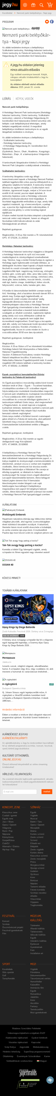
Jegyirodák (24, 1047)
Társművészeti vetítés (40, 978)
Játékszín (6, 662)
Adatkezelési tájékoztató (17, 1038)
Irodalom (34, 871)
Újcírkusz (34, 874)
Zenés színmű (36, 837)
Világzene (6, 828)
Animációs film (37, 988)
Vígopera (34, 902)
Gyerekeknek (36, 947)
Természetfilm (36, 1009)
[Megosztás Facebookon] (52, 22)
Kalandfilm (35, 985)
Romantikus (35, 994)
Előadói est (35, 843)
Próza (33, 862)
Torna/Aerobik (8, 978)
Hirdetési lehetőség (11, 1052)
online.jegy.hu (11, 759)
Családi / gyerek (9, 815)
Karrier (47, 1056)
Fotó (32, 950)
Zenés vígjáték (37, 849)
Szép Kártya (10, 1047)
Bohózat (34, 880)
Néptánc (34, 883)
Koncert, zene (11, 807)
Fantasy (34, 1006)
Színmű (33, 840)
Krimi (32, 877)
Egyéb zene (7, 818)
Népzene (6, 834)
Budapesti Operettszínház (14, 688)
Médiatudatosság (40, 1047)
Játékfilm (34, 997)
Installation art (36, 953)
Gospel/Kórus (8, 840)
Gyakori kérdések (39, 1038)
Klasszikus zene (9, 812)
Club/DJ (5, 843)
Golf (4, 975)
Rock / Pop (7, 831)
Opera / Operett (9, 825)
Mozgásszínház (37, 865)
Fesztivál (8, 916)
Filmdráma (35, 972)
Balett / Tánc (36, 822)
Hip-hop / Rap (8, 849)
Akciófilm (34, 1003)
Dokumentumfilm (38, 975)
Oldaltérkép (8, 1056)
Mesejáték (35, 828)
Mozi (33, 964)
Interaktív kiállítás (38, 941)
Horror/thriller (36, 981)
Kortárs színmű (37, 834)
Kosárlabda (7, 969)
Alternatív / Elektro (10, 846)
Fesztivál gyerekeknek (12, 930)
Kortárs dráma (36, 852)
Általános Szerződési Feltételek (26, 1028)
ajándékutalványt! (14, 738)
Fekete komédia (37, 890)
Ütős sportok (8, 972)
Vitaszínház (35, 899)
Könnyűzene (8, 837)
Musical (33, 818)
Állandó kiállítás (37, 928)
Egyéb (33, 812)
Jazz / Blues (8, 822)
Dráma (33, 831)
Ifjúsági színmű (37, 868)
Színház (35, 807)
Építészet (34, 944)
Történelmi (35, 925)
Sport (6, 964)
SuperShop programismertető (37, 1052)
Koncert (5, 921)
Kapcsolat (35, 1042)
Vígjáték (34, 815)
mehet (46, 791)
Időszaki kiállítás (38, 935)
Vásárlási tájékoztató (18, 1042)
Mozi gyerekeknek (38, 1012)
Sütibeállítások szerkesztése (19, 1061)
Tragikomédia (36, 905)
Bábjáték (34, 846)
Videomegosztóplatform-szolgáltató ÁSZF (26, 1033)
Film (4, 933)
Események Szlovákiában (28, 1056)
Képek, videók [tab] (25, 99)
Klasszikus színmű (39, 856)
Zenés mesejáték (38, 859)
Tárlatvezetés (36, 932)
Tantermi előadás (38, 887)
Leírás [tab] (6, 99)
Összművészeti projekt (12, 927)
